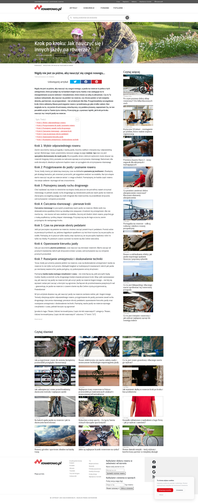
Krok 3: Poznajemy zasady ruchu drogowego (53, 128)
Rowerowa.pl (38, 65)
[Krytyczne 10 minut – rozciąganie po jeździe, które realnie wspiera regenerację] (138, 115)
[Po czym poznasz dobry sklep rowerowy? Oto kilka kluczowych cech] (138, 84)
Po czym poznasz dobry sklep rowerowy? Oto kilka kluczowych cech (137, 100)
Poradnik (71, 465)
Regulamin (126, 1)
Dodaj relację (93, 474)
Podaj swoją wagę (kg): (114, 481)
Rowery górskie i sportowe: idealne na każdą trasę (54, 450)
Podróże (127, 203)
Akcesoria (127, 139)
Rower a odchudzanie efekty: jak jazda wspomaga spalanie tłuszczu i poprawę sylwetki (137, 256)
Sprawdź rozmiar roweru (116, 473)
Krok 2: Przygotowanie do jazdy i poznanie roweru (56, 125)
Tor (90, 461)
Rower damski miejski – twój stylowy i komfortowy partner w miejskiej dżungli (140, 450)
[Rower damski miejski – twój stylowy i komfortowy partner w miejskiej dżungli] (143, 435)
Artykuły (73, 8)
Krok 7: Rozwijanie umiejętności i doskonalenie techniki (57, 139)
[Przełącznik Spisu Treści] (76, 119)
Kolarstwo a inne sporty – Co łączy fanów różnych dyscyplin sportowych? (97, 421)
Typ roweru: (129, 485)
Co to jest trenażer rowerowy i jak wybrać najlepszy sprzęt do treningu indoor (136, 317)
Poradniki (105, 8)
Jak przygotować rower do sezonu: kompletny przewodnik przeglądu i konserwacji (55, 361)
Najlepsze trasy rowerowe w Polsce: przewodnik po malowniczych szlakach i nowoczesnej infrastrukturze (96, 391)
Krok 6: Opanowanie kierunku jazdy (50, 137)
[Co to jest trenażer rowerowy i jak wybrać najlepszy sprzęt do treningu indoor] (138, 302)
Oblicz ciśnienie (127, 488)
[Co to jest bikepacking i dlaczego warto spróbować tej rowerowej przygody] (138, 271)
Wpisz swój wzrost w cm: (115, 467)
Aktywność (127, 108)
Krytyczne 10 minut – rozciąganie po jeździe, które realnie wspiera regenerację (138, 131)
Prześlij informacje (94, 471)
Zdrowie (71, 468)
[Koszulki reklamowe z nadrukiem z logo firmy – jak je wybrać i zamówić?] (143, 406)
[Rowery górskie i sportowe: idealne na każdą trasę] (55, 435)
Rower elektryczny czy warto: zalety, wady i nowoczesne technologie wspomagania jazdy (99, 361)
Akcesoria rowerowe (131, 264)
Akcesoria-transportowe (133, 233)
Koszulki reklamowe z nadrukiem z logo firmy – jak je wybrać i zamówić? (143, 421)
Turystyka (72, 471)
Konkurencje (89, 8)
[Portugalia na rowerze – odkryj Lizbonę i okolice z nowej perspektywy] (138, 210)
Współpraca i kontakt (145, 1)
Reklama (134, 1)
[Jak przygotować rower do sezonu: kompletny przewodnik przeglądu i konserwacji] (55, 346)
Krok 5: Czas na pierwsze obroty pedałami (52, 134)
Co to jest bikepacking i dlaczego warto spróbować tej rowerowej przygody (137, 287)
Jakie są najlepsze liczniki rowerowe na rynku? (99, 449)
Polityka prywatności (95, 469)
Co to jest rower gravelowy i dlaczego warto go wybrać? (142, 361)
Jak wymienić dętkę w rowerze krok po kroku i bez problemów (143, 390)
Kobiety (125, 428)
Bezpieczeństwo (129, 170)
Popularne (118, 8)
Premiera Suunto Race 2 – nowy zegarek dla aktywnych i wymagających (137, 162)
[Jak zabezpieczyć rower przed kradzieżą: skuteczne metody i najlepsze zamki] (55, 375)
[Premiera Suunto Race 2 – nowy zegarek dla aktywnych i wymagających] (138, 146)
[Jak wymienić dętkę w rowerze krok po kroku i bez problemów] (143, 375)
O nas (118, 1)
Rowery (126, 78)
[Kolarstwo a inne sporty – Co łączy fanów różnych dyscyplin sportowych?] (99, 406)
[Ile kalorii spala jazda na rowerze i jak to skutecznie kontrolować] (55, 406)
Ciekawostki (73, 476)
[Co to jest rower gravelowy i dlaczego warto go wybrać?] (143, 346)
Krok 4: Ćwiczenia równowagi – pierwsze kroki (54, 131)
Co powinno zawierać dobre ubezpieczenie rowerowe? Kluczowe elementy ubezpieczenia (135, 192)
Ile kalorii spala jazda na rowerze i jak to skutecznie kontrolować (52, 421)
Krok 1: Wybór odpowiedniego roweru (51, 123)
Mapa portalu (39, 474)
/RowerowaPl (159, 1)
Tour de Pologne (74, 473)
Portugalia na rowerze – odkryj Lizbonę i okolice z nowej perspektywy (137, 225)
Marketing (126, 399)
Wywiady (91, 466)
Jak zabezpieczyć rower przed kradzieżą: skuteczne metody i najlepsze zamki (52, 390)
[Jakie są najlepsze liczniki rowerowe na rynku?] (99, 435)
